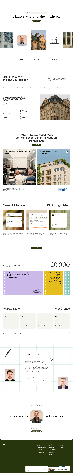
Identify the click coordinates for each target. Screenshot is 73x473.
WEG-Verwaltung (52, 445)
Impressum (10, 470)
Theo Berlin (39, 445)
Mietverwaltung (51, 447)
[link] (44, 12)
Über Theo (62, 445)
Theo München (39, 449)
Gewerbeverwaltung (52, 449)
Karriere (61, 447)
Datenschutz (16, 470)
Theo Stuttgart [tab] (47, 87)
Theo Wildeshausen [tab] (62, 87)
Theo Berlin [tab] (6, 87)
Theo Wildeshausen (40, 452)
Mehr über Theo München (8, 103)
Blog (61, 450)
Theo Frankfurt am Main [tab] (22, 87)
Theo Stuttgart (40, 450)
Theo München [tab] (33, 87)
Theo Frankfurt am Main (41, 447)
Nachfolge (50, 454)
